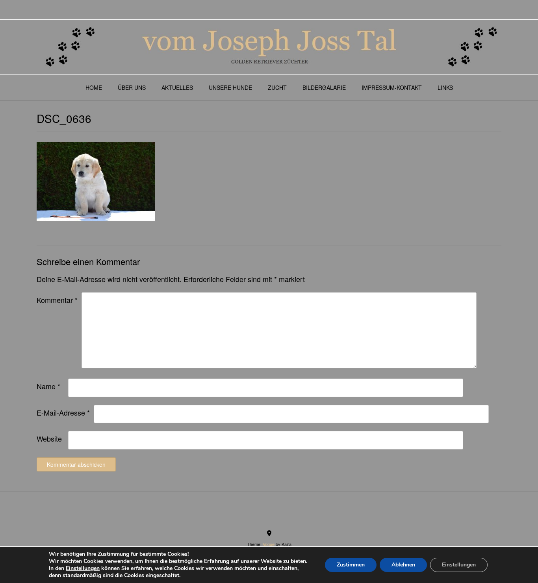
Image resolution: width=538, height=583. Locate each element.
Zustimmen (351, 564)
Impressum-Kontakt (392, 87)
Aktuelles (177, 87)
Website (49, 438)
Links (445, 87)
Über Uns (132, 87)
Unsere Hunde (230, 87)
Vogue (269, 544)
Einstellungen (83, 568)
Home (93, 87)
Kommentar (57, 300)
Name (48, 386)
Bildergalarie (324, 87)
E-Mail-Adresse (63, 412)
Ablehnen (403, 564)
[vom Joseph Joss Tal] (269, 47)
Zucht (277, 87)
